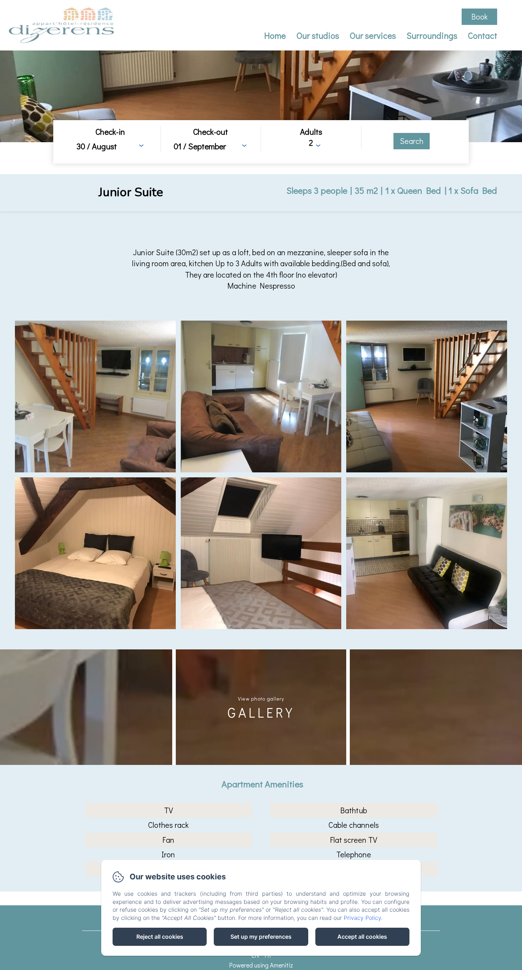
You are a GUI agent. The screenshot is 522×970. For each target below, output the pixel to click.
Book (479, 16)
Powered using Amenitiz (261, 965)
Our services (373, 35)
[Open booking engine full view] (261, 142)
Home (275, 35)
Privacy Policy (362, 917)
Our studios (318, 35)
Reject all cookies (159, 936)
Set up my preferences (261, 936)
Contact (482, 35)
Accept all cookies (362, 936)
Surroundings (432, 35)
